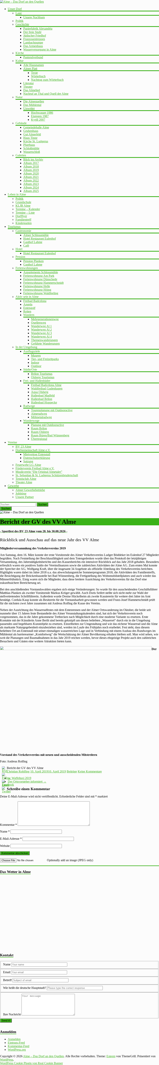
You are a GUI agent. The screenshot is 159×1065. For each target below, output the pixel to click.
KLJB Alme (23, 205)
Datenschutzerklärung (36, 457)
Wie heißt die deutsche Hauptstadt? (24, 987)
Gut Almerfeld (32, 134)
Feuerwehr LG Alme (28, 464)
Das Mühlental (32, 105)
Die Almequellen (33, 101)
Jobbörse (21, 493)
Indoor (35, 362)
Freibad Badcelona (34, 301)
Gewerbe (13, 485)
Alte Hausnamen (33, 65)
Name (5, 831)
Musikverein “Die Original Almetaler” (39, 471)
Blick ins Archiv (33, 159)
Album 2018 (31, 166)
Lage (19, 13)
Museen (36, 355)
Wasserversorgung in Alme (39, 49)
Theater (28, 86)
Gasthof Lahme (32, 242)
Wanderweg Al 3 (41, 333)
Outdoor (36, 366)
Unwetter (29, 108)
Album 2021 (31, 177)
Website (5, 845)
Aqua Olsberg (39, 392)
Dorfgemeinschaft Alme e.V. (33, 450)
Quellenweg (38, 322)
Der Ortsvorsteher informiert (27, 781)
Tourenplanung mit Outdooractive (52, 410)
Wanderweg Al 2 (41, 329)
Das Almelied (31, 90)
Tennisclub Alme (26, 478)
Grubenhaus (30, 130)
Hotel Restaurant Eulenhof (39, 238)
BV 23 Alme (23, 446)
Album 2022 (31, 180)
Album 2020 (31, 173)
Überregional (39, 438)
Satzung (28, 461)
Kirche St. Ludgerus (35, 141)
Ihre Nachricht (12, 1014)
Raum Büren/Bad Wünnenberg (50, 435)
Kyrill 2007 (38, 119)
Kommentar (8, 824)
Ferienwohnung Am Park (38, 275)
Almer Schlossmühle (36, 235)
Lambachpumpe (33, 42)
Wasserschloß (31, 151)
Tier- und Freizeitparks (45, 359)
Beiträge (72, 771)
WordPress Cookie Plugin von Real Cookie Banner (31, 1063)
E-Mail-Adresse (11, 838)
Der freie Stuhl (32, 32)
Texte (34, 72)
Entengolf (29, 308)
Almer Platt (30, 68)
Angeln (27, 304)
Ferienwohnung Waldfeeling (40, 293)
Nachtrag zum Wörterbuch (47, 79)
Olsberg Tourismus (42, 377)
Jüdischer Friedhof (34, 35)
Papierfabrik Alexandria (37, 28)
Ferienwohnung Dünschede (40, 279)
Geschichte (22, 24)
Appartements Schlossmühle (40, 272)
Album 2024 (31, 187)
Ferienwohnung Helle (36, 286)
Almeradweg (39, 413)
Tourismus (14, 226)
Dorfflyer (21, 216)
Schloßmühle (31, 148)
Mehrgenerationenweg (45, 319)
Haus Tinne (30, 137)
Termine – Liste (25, 212)
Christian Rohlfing (18, 771)
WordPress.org (17, 1049)
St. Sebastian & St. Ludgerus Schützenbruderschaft (47, 475)
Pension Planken (33, 261)
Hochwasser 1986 (42, 112)
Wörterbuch (38, 76)
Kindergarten (24, 223)
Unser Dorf (15, 8)
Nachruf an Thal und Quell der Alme (45, 93)
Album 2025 (31, 191)
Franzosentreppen (34, 39)
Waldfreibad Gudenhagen (46, 388)
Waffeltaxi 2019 (19, 778)
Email (7, 972)
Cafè (26, 245)
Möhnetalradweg (41, 417)
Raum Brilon (39, 428)
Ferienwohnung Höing (37, 289)
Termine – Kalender (28, 209)
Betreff (7, 980)
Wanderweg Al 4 (41, 336)
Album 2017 (31, 163)
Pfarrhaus (29, 144)
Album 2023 (31, 184)
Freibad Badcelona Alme (46, 385)
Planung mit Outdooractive (47, 425)
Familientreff (23, 219)
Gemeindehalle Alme (36, 127)
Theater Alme (24, 482)
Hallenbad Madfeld (43, 395)
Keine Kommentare (90, 771)
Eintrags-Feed (16, 1042)
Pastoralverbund (33, 57)
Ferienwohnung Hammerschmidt (43, 282)
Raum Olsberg (40, 432)
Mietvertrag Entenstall (36, 454)
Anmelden (14, 1039)
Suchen (42, 504)
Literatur (28, 83)
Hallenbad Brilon (41, 399)
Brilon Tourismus (41, 373)
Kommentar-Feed (18, 1046)
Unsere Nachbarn (34, 17)
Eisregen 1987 (40, 116)
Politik (19, 20)
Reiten (27, 311)
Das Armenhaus (33, 46)
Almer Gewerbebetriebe (30, 490)
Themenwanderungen (44, 340)
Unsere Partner (25, 497)
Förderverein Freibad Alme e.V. (35, 468)
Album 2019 (31, 170)
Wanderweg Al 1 (41, 326)
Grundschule (23, 202)
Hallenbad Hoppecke (44, 402)
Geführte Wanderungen (45, 343)
